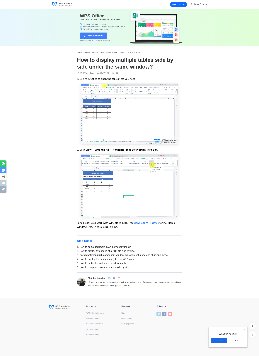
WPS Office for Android (94, 324)
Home (79, 52)
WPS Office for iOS (93, 329)
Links (123, 313)
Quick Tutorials (91, 52)
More (122, 52)
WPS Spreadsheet (109, 52)
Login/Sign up (200, 4)
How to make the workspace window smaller (102, 263)
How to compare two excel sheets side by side (103, 267)
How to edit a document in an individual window (104, 247)
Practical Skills (134, 52)
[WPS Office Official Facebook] (114, 278)
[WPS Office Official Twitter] (109, 278)
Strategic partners (127, 324)
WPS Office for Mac (93, 318)
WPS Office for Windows (95, 313)
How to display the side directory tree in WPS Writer (106, 259)
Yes (220, 341)
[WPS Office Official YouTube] (119, 278)
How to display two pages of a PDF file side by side (106, 251)
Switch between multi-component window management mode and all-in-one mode (122, 255)
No (238, 341)
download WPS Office (146, 222)
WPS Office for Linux (93, 335)
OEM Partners (126, 318)
